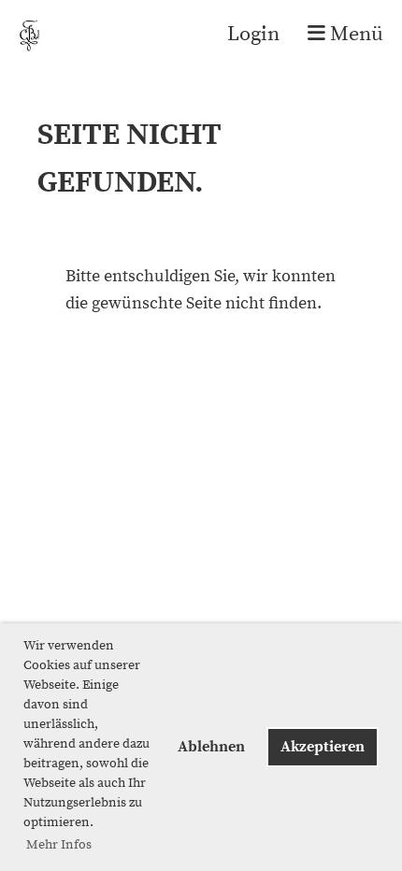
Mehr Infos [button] (59, 844)
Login (253, 34)
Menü (354, 34)
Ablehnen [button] (211, 746)
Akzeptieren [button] (322, 746)
